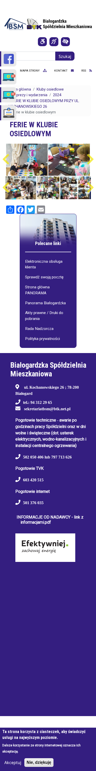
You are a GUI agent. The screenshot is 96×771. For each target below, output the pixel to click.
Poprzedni (6, 159)
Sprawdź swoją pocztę (44, 277)
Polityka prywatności (42, 338)
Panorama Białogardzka (45, 303)
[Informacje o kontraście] (65, 41)
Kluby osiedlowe (50, 89)
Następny (90, 159)
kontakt (61, 70)
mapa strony (30, 70)
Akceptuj (12, 762)
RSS (84, 70)
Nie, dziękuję (39, 762)
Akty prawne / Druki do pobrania (44, 315)
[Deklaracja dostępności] (42, 41)
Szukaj (65, 56)
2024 (57, 95)
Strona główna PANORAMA (37, 290)
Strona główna (18, 89)
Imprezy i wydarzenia (29, 95)
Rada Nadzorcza (39, 328)
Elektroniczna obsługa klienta (43, 264)
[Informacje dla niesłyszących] (53, 41)
